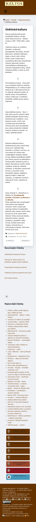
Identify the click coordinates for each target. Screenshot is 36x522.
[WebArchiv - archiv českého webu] (13, 515)
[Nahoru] (32, 518)
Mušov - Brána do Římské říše (18, 388)
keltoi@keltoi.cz (21, 494)
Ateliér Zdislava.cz (19, 476)
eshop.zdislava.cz (19, 469)
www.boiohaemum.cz (8, 513)
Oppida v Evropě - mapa (17, 381)
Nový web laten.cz (14, 363)
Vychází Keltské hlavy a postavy (19, 409)
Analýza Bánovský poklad (17, 400)
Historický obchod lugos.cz (19, 463)
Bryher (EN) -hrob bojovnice (18, 395)
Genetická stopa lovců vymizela (19, 407)
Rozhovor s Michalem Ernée (18, 324)
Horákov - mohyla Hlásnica (17, 397)
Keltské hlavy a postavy (19, 443)
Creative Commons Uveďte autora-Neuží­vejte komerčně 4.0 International (15, 508)
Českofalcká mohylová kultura (16, 267)
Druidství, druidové (19, 456)
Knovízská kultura (11, 278)
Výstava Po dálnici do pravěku (19, 319)
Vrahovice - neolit (14, 349)
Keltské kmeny (19, 450)
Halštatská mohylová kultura (15, 254)
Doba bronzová (21, 233)
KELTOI (6, 506)
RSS (27, 515)
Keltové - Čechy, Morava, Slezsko (20, 431)
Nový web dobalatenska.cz (17, 365)
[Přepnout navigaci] (5, 11)
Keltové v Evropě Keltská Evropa (19, 437)
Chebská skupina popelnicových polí (18, 273)
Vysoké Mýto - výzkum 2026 (18, 322)
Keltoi (4, 499)
